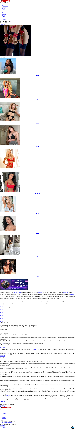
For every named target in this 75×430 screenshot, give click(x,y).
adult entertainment (40, 292)
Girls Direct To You (4, 418)
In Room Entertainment (4, 414)
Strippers (3, 5)
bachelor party (36, 349)
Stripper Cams (3, 8)
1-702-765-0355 (3, 19)
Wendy (38, 170)
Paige (37, 276)
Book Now (1, 306)
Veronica (37, 193)
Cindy (37, 256)
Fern (37, 99)
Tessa (37, 213)
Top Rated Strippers (5, 6)
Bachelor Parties (4, 7)
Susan (37, 233)
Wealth (37, 75)
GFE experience (8, 395)
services (3, 343)
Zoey (37, 123)
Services (4, 4)
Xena (37, 146)
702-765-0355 (3, 9)
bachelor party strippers (66, 292)
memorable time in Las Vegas (17, 292)
